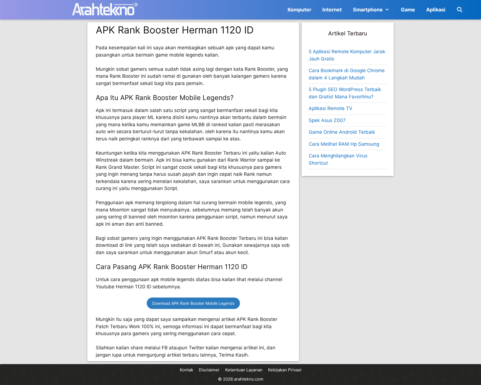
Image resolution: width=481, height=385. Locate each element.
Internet (332, 10)
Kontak (186, 369)
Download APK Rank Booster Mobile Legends (193, 303)
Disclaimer (209, 369)
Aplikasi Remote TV (330, 108)
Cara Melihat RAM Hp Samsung (344, 144)
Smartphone (368, 10)
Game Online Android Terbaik (342, 132)
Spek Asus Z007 (327, 120)
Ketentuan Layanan (243, 369)
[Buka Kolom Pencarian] (459, 10)
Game (408, 10)
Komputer (299, 10)
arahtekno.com (248, 379)
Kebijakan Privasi (284, 369)
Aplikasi (435, 10)
